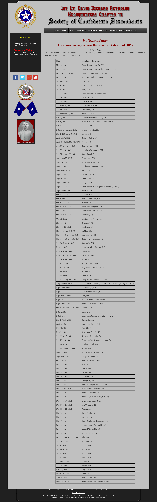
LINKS (121, 30)
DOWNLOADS (81, 30)
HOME (57, 30)
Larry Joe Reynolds (78, 493)
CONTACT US (131, 30)
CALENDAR (113, 30)
